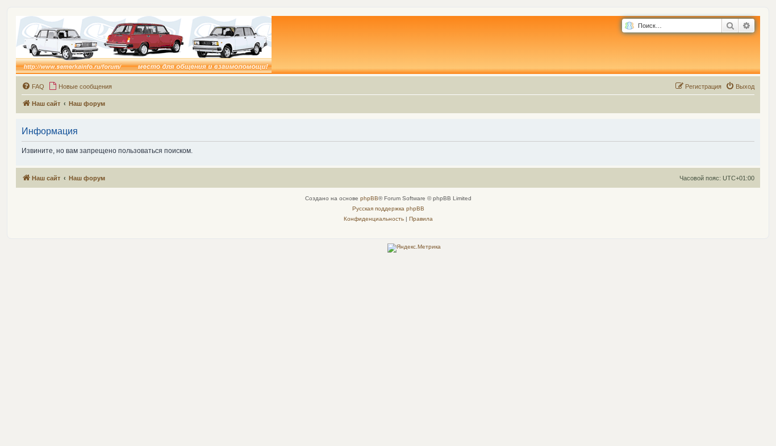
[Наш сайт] (144, 45)
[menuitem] (33, 86)
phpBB (369, 198)
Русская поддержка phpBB (388, 208)
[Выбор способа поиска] (629, 26)
